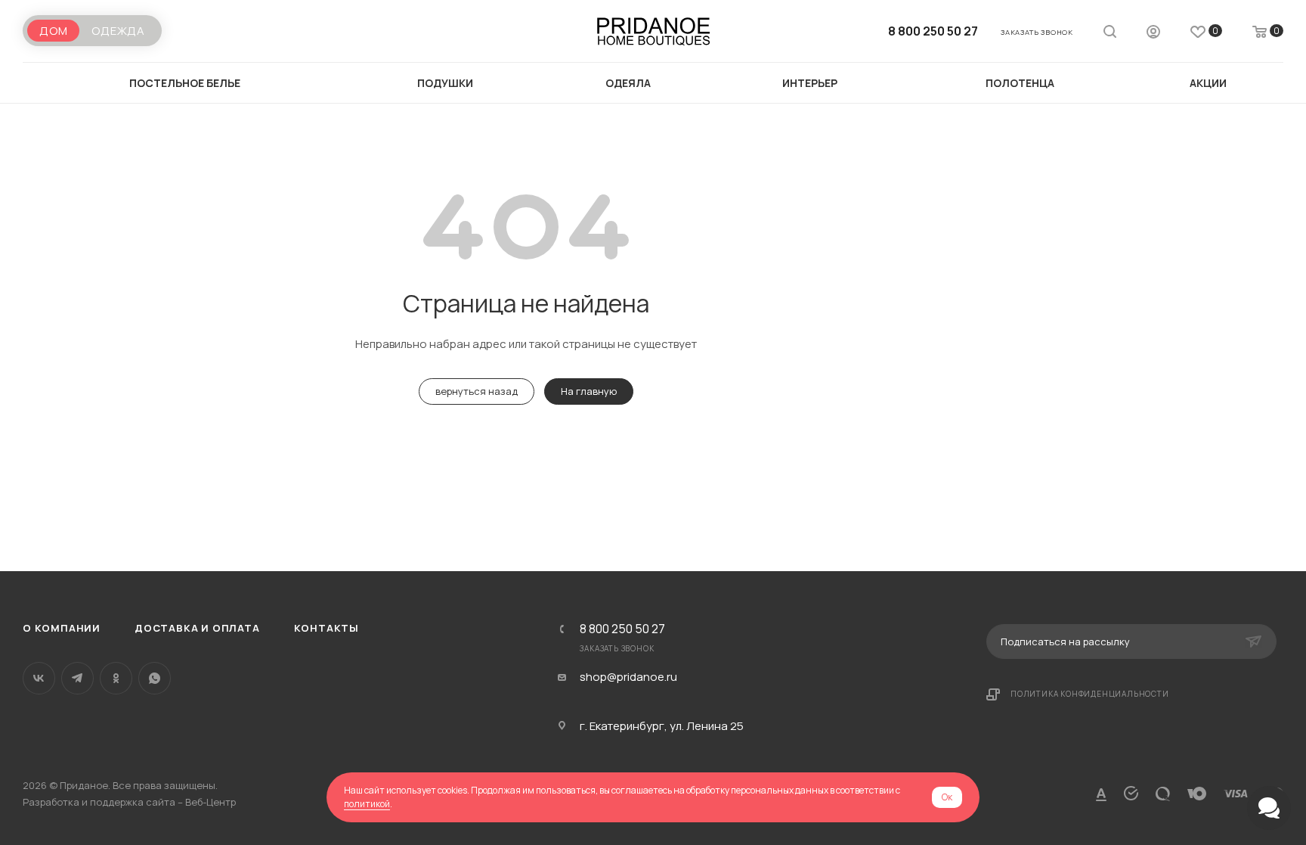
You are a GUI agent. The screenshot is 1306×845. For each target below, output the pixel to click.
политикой (367, 803)
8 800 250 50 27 (933, 31)
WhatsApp (154, 678)
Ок (947, 797)
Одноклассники (116, 678)
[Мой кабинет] (1153, 33)
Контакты (326, 628)
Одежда (118, 31)
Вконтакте (39, 678)
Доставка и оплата (197, 628)
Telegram (77, 678)
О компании (62, 628)
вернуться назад (476, 391)
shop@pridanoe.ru (628, 677)
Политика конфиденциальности (1089, 693)
